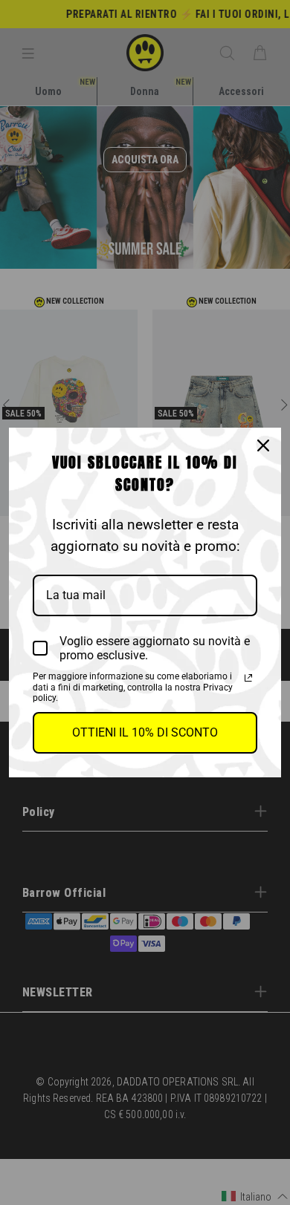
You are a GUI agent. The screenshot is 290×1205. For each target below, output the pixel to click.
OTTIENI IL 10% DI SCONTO (145, 732)
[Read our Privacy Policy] (248, 678)
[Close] (263, 445)
